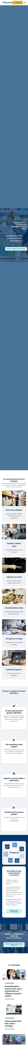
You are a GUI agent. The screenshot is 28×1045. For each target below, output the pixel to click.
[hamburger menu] (25, 2)
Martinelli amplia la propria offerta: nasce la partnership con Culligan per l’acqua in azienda (13, 991)
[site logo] (7, 2)
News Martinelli (10, 1018)
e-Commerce (17, 2)
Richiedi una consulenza (14, 911)
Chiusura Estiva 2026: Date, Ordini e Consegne (13, 1023)
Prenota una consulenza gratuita (14, 944)
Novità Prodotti (10, 983)
